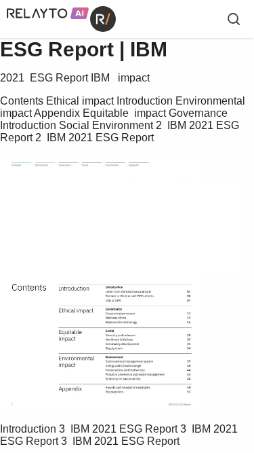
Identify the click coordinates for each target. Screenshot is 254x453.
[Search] (233, 19)
